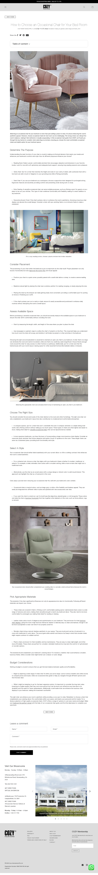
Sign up (75, 850)
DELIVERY (30, 831)
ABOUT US (53, 831)
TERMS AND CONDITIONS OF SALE (36, 840)
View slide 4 (64, 819)
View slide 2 (58, 819)
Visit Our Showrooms (15, 766)
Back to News (10, 16)
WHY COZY (53, 833)
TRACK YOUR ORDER (33, 838)
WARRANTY (30, 833)
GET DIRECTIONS (10, 788)
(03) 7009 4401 (12, 784)
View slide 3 (61, 819)
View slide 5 (66, 819)
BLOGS (52, 840)
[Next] (90, 791)
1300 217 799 (15, 813)
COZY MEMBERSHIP (55, 835)
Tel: (6, 784)
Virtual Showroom (12, 790)
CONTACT (52, 842)
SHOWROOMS (54, 838)
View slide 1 (55, 819)
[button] (5, 7)
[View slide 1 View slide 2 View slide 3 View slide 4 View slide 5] (61, 791)
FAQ (28, 835)
